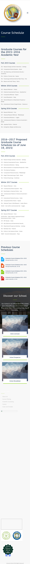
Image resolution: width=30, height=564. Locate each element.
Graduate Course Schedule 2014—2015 (16, 258)
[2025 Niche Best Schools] (15, 550)
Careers (4, 404)
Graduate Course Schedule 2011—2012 (16, 277)
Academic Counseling (8, 401)
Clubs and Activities (7, 406)
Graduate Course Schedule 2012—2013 (16, 264)
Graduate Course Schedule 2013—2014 (16, 271)
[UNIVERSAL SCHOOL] (12, 13)
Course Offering (6, 399)
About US (5, 396)
